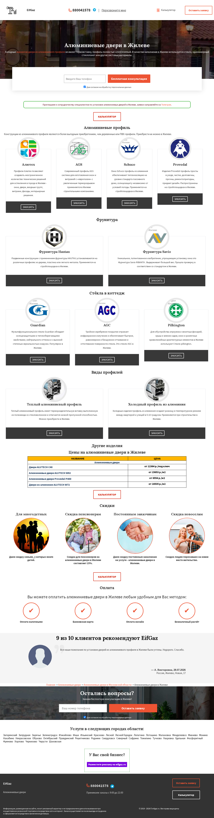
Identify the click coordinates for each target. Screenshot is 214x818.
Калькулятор (168, 10)
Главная (50, 684)
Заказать (28, 207)
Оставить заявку (199, 10)
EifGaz (7, 783)
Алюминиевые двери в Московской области (107, 684)
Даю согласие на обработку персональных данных (108, 87)
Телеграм (166, 104)
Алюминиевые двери (69, 684)
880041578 (81, 10)
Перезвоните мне (114, 10)
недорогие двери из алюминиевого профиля (40, 51)
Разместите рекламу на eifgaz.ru (107, 764)
